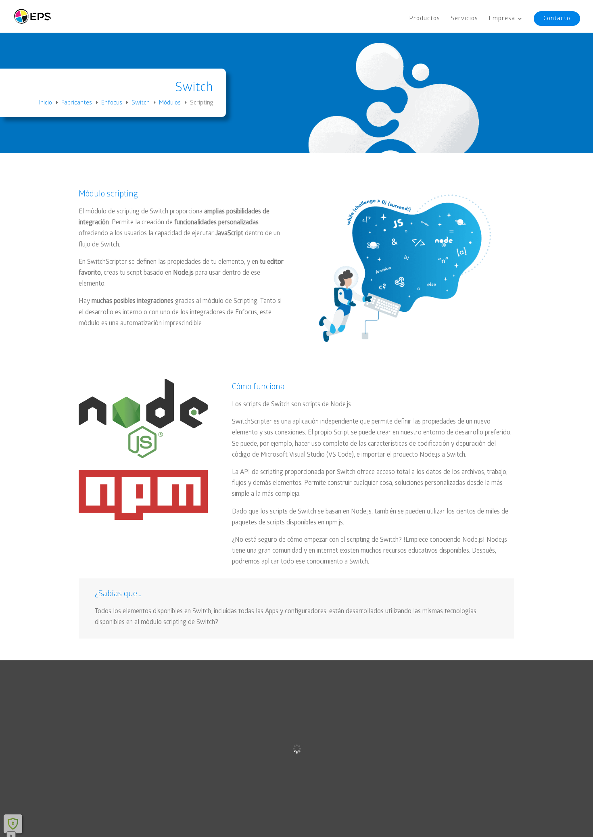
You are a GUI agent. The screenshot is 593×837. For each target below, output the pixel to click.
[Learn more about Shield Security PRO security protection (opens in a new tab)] (12, 823)
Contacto (556, 18)
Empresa (502, 19)
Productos (424, 19)
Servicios (464, 19)
